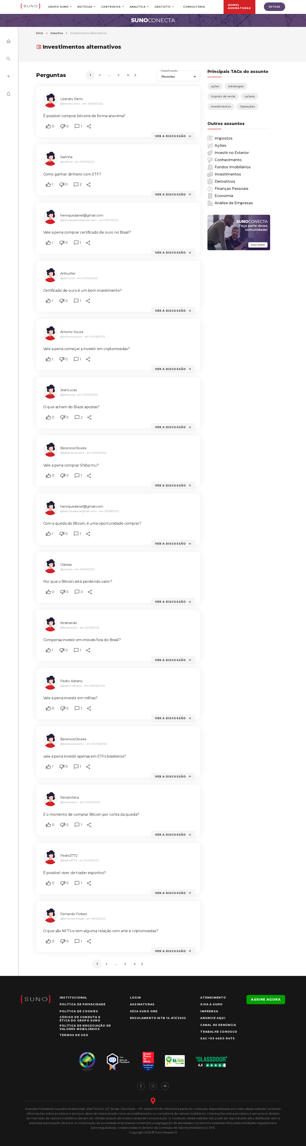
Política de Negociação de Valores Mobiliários (85, 1027)
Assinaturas (142, 1004)
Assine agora (266, 999)
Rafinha (66, 157)
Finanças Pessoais (231, 188)
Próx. (135, 75)
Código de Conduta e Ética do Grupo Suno (80, 1018)
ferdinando (68, 623)
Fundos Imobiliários (233, 167)
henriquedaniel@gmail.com (81, 215)
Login (135, 997)
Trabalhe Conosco (218, 1031)
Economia (224, 196)
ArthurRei (67, 274)
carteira (249, 96)
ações (215, 86)
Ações (220, 145)
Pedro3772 (69, 856)
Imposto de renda (223, 96)
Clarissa (66, 565)
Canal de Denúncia (218, 1025)
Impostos (224, 138)
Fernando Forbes (73, 914)
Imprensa (209, 1011)
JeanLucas (68, 390)
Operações (247, 106)
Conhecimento (228, 160)
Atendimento (213, 997)
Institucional (73, 997)
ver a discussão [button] (170, 136)
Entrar (274, 6)
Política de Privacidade (83, 1004)
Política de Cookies (79, 1011)
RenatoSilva (69, 797)
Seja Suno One (144, 1011)
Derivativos (225, 181)
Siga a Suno (211, 1004)
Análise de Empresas (234, 203)
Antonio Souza (71, 332)
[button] (48, 126)
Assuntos (56, 33)
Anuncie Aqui (212, 1018)
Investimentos (221, 106)
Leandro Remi (71, 99)
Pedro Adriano (71, 681)
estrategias (236, 86)
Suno (153, 20)
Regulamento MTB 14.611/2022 (158, 1018)
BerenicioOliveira (73, 448)
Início (39, 33)
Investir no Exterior (232, 153)
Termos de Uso (74, 1035)
